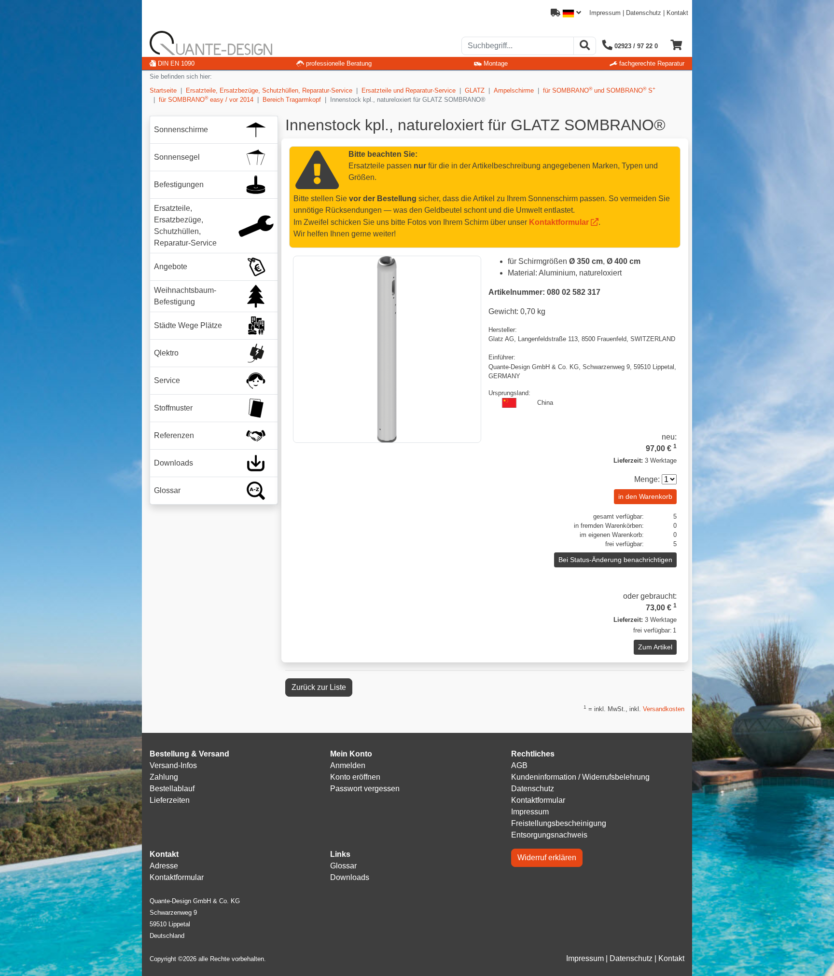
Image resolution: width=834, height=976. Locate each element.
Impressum (605, 12)
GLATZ (475, 90)
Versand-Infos (173, 765)
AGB (519, 765)
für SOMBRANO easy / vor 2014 (206, 99)
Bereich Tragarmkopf (292, 99)
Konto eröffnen (355, 777)
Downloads (349, 877)
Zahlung (164, 777)
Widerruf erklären (546, 857)
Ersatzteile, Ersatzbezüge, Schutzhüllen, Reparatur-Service (269, 90)
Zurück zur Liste (319, 687)
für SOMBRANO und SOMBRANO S (599, 90)
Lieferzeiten (170, 800)
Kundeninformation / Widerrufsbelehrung (580, 777)
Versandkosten (663, 709)
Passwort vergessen (365, 788)
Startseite (163, 90)
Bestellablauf (172, 788)
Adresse (164, 866)
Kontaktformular (559, 222)
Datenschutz (643, 12)
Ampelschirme (514, 90)
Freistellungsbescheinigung (558, 823)
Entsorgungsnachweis (549, 835)
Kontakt (677, 12)
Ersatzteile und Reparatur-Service (408, 90)
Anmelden (347, 765)
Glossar (343, 866)
